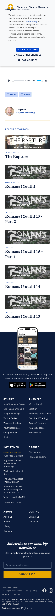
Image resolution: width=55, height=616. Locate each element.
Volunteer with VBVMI (14, 497)
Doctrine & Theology (39, 418)
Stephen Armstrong (25, 112)
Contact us (34, 517)
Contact (35, 511)
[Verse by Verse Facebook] (44, 590)
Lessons (9, 212)
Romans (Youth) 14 (22, 286)
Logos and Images (10, 587)
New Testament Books (14, 404)
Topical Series (10, 418)
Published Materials (13, 455)
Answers (35, 399)
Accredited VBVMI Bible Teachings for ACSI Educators (13, 489)
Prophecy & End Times (40, 413)
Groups (34, 447)
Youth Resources (12, 428)
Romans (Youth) (20, 186)
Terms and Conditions (12, 594)
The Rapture (16, 156)
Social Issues (35, 432)
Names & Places (36, 428)
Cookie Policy (31, 21)
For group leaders (37, 457)
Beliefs (7, 521)
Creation (33, 409)
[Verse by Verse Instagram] (51, 590)
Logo (17, 385)
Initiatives (11, 447)
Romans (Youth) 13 (22, 316)
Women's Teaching (13, 423)
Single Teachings (12, 413)
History (7, 526)
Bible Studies (12, 153)
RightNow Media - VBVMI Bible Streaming (12, 463)
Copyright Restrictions (12, 590)
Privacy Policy (31, 590)
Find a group (35, 452)
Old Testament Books (14, 409)
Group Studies (10, 432)
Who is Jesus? (35, 404)
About (8, 511)
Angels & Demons (37, 423)
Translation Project (13, 502)
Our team (8, 531)
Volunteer (33, 521)
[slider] (18, 80)
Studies (9, 399)
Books (7, 437)
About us (8, 517)
